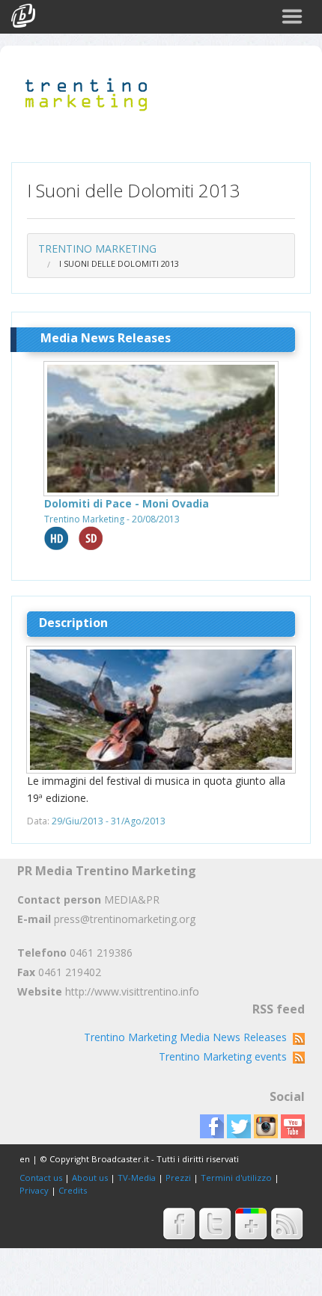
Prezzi (178, 1177)
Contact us (40, 1177)
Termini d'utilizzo (236, 1177)
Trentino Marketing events (226, 1056)
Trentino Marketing (97, 248)
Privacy (34, 1190)
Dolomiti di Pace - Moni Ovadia (126, 503)
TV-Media (137, 1177)
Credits (72, 1190)
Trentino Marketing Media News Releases (188, 1037)
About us (90, 1177)
